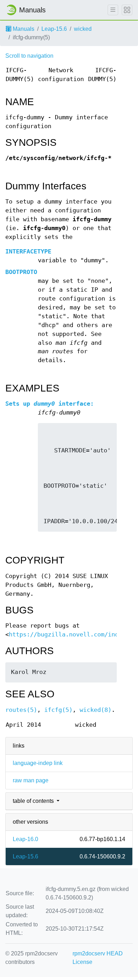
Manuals (22, 29)
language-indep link (38, 763)
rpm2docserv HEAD (98, 953)
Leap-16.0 (25, 839)
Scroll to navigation (29, 56)
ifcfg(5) (58, 710)
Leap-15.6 (54, 29)
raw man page (30, 780)
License (82, 962)
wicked (83, 29)
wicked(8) (95, 710)
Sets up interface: (49, 403)
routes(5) (21, 710)
